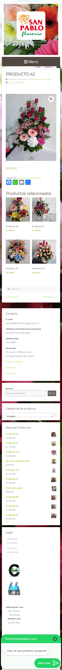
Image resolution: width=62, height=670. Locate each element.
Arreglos (21, 178)
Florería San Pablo (44, 79)
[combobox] (31, 415)
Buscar (9, 388)
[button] (51, 99)
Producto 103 (48, 297)
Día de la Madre (33, 178)
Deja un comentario (16, 83)
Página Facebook (14, 361)
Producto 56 (13, 297)
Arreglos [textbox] (30, 416)
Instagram (11, 373)
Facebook (10, 367)
